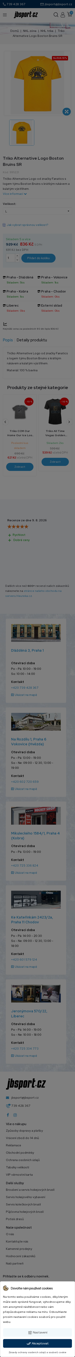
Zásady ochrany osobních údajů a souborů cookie (38, 1352)
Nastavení (37, 1332)
